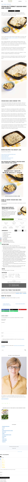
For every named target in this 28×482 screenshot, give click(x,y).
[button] (2, 216)
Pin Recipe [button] (20, 219)
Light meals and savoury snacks (7, 430)
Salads (3, 433)
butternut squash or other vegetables (12, 37)
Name (2, 332)
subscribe (22, 339)
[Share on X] (0, 239)
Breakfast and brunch (5, 426)
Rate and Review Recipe (5, 477)
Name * (1, 472)
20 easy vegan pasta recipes (20, 303)
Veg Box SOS (4, 440)
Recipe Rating (3, 319)
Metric (16, 230)
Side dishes (4, 436)
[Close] (0, 456)
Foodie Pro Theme (20, 451)
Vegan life (4, 441)
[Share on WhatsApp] (0, 244)
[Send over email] (0, 242)
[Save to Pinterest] (0, 241)
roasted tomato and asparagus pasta (7, 157)
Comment (3, 322)
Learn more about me (4, 398)
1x (22, 230)
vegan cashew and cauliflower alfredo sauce (8, 154)
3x (25, 230)
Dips (3, 429)
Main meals (9, 4)
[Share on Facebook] (0, 238)
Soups (3, 437)
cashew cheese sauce (4, 156)
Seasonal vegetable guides (6, 434)
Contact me (14, 448)
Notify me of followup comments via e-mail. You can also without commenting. (12, 340)
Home (2, 4)
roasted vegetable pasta (5, 155)
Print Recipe (8, 219)
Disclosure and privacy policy (14, 446)
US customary (19, 230)
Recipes (5, 4)
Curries (3, 427)
